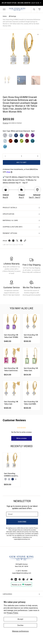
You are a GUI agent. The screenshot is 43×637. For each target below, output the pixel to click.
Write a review (21, 438)
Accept (20, 619)
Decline (20, 625)
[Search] (34, 9)
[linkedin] (15, 579)
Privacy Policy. (12, 613)
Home (5, 16)
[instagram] (13, 241)
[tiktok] (27, 579)
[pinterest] (21, 241)
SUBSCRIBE (22, 522)
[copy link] (25, 241)
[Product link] (11, 323)
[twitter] (17, 241)
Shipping (5, 123)
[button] (4, 9)
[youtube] (31, 579)
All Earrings (12, 16)
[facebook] (9, 241)
